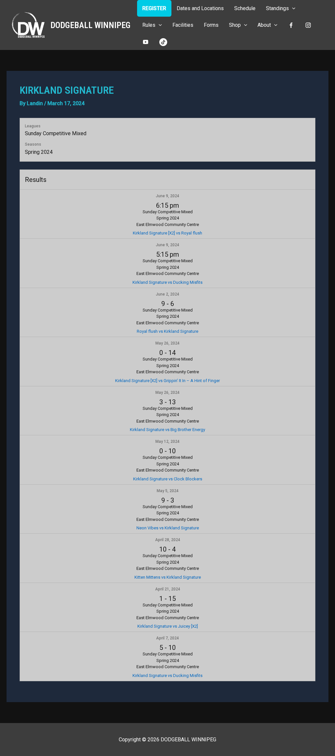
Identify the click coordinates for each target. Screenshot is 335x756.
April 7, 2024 (167, 638)
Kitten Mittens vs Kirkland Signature (167, 577)
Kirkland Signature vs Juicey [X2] (167, 626)
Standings (277, 8)
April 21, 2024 (167, 589)
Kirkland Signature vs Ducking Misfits (167, 282)
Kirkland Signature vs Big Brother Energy (167, 429)
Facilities (182, 25)
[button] (292, 8)
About (264, 25)
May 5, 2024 (168, 491)
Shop (235, 25)
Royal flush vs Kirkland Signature (167, 331)
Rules (148, 25)
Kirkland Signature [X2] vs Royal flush (167, 233)
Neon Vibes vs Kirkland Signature (167, 527)
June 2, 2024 (167, 294)
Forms (211, 25)
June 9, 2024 (167, 196)
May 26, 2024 (167, 343)
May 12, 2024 (167, 441)
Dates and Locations (200, 8)
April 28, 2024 (167, 540)
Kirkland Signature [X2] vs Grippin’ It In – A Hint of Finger (167, 380)
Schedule (245, 8)
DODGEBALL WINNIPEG (90, 25)
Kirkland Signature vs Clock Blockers (167, 478)
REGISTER (154, 8)
